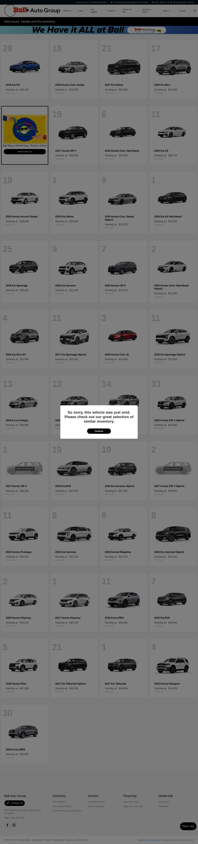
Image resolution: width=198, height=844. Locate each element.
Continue (99, 431)
